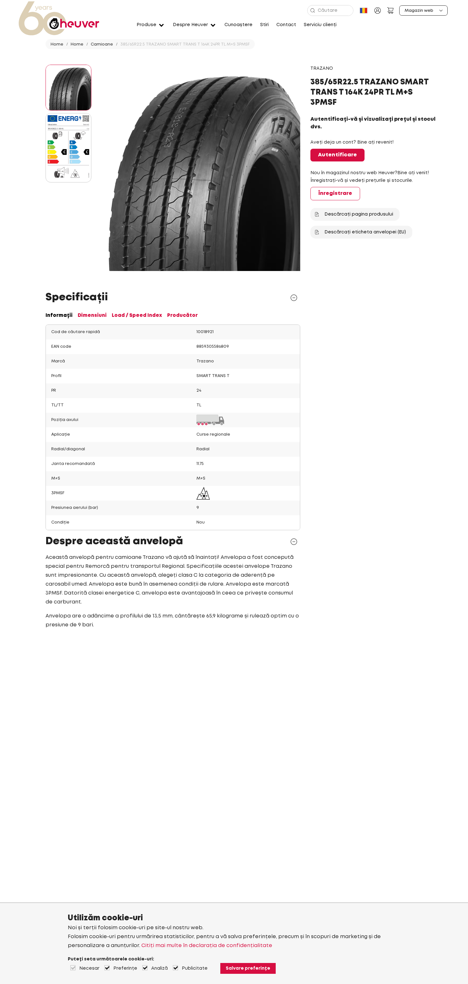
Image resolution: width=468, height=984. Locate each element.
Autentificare (337, 155)
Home (57, 44)
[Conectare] (377, 10)
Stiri (264, 25)
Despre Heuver (190, 25)
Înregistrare (335, 193)
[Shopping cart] (390, 10)
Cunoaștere (238, 25)
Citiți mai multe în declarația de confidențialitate (206, 945)
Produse (146, 25)
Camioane (102, 44)
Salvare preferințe (248, 968)
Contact (286, 25)
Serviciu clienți (320, 25)
